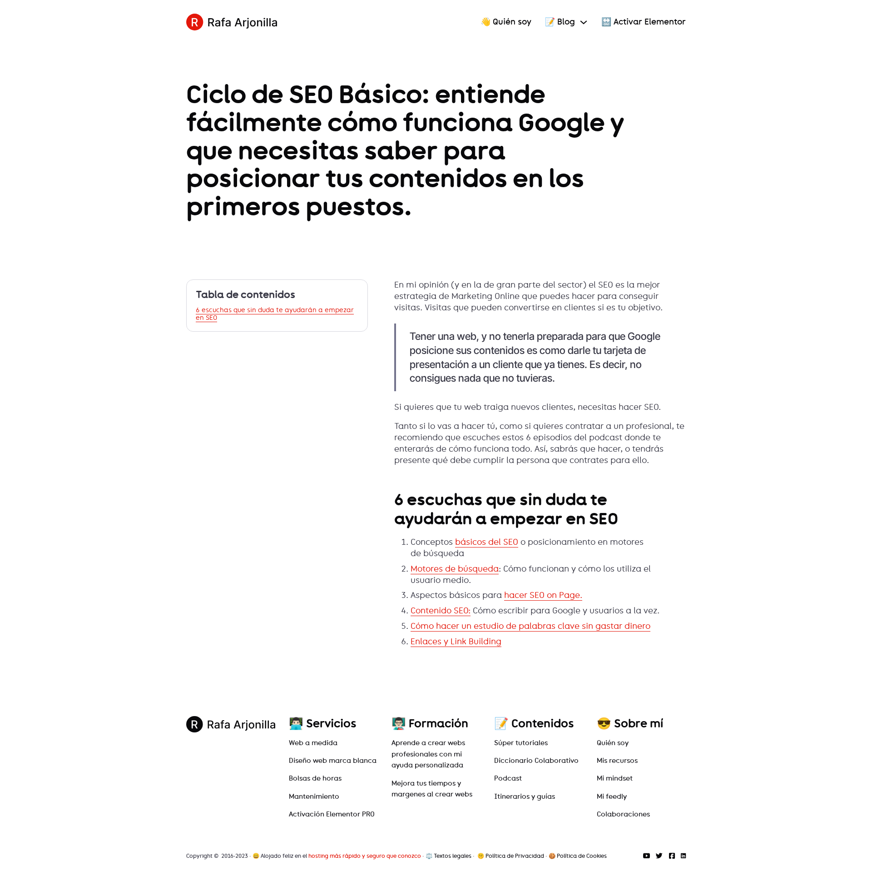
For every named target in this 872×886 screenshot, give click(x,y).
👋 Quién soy (506, 22)
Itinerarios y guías (524, 796)
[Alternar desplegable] (584, 22)
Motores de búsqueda (455, 569)
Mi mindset (615, 778)
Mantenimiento (314, 796)
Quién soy (613, 743)
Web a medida (313, 743)
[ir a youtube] (646, 856)
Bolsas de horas (315, 778)
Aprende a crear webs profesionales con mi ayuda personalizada (428, 754)
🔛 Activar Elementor (643, 22)
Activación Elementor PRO (332, 814)
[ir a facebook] (672, 856)
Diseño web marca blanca (333, 761)
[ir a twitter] (659, 856)
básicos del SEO (486, 542)
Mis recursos (617, 761)
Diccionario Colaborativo (536, 761)
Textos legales (452, 855)
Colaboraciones (623, 814)
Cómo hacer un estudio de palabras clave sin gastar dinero (530, 626)
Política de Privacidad (515, 855)
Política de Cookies (582, 855)
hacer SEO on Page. (543, 595)
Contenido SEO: (441, 611)
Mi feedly (612, 796)
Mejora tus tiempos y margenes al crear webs (431, 789)
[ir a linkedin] (683, 856)
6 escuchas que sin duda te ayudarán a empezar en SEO (275, 314)
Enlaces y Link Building (456, 642)
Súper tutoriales (521, 743)
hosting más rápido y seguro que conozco (364, 855)
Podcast (508, 778)
